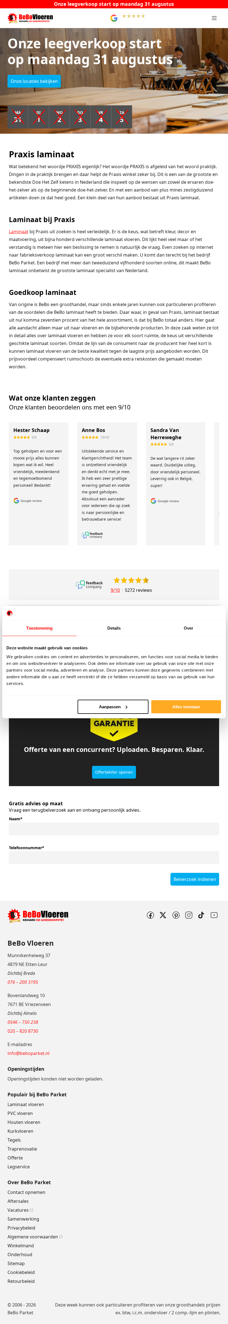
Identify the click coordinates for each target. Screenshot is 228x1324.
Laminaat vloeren (26, 1104)
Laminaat (18, 231)
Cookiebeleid (21, 1272)
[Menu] (214, 18)
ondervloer (156, 1313)
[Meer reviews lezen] (89, 584)
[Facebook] (150, 915)
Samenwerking (23, 1219)
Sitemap (16, 1263)
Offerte (15, 1158)
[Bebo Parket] (30, 18)
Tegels (14, 1140)
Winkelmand (21, 1246)
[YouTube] (214, 915)
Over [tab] (188, 628)
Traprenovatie (22, 1149)
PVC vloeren (20, 1113)
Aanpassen (110, 706)
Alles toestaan (186, 706)
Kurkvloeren (20, 1131)
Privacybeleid (21, 1228)
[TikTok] (201, 915)
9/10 (115, 590)
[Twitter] (163, 915)
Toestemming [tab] (39, 628)
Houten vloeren (24, 1122)
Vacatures (18, 1210)
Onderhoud (20, 1254)
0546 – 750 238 (23, 1022)
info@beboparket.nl (28, 1053)
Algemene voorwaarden (33, 1237)
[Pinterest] (175, 915)
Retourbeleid (21, 1281)
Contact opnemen (26, 1192)
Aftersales (18, 1201)
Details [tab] (114, 628)
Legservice (19, 1167)
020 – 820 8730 (23, 1031)
